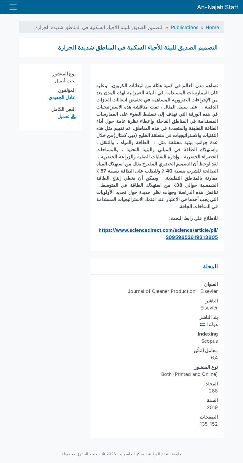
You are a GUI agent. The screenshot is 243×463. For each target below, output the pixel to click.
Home (212, 27)
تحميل (64, 116)
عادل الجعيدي (62, 97)
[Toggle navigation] (13, 7)
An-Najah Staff (217, 7)
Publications (184, 27)
